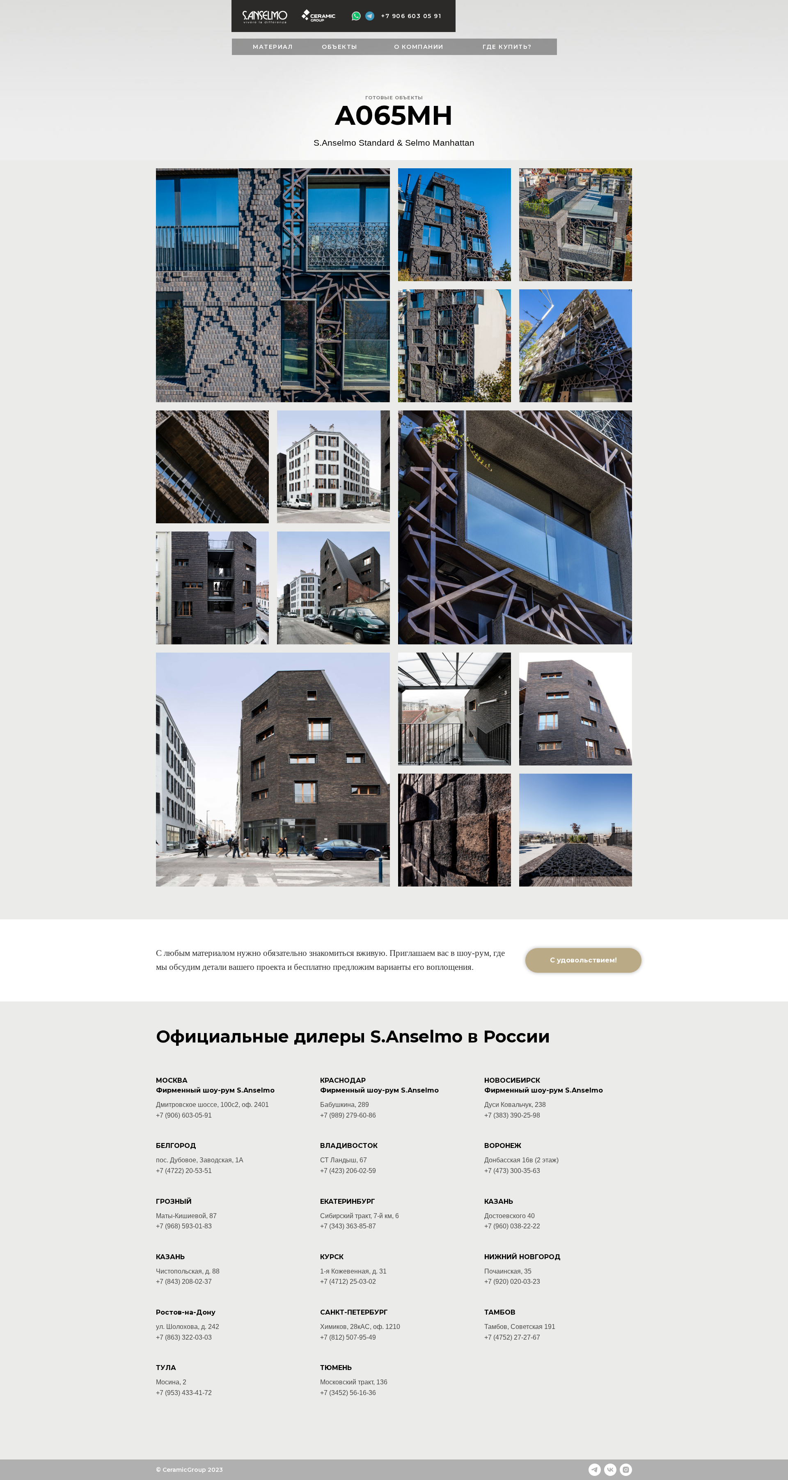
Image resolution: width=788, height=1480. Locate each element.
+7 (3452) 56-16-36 (348, 1392)
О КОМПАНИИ (419, 46)
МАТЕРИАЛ (273, 46)
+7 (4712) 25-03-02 (348, 1281)
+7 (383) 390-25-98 (512, 1115)
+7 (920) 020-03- (508, 1281)
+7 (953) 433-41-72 (184, 1392)
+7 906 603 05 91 (411, 16)
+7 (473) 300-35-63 (512, 1170)
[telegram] (595, 1470)
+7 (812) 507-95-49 (348, 1337)
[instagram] (626, 1470)
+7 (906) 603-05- (180, 1115)
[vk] (610, 1470)
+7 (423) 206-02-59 (348, 1170)
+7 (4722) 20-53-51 (184, 1170)
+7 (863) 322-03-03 (184, 1337)
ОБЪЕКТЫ (339, 46)
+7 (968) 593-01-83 (184, 1226)
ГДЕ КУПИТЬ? (507, 46)
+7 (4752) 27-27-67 (512, 1337)
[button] (583, 960)
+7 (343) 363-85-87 (348, 1226)
